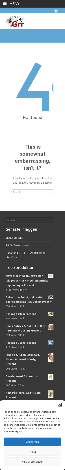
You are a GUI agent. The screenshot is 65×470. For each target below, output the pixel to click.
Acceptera (32, 441)
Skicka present (14, 237)
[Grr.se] (12, 20)
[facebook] (56, 11)
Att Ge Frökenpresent (18, 245)
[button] (59, 405)
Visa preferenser (32, 461)
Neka (32, 451)
